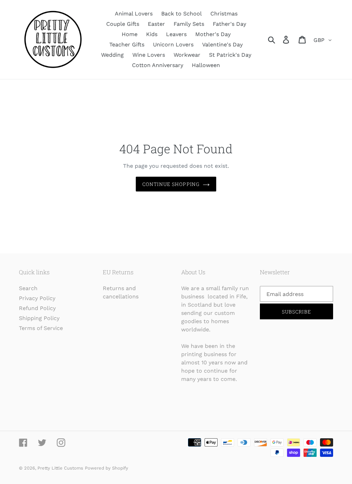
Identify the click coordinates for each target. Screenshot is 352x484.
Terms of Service (41, 328)
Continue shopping (170, 184)
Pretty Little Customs (60, 468)
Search (28, 288)
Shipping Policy (39, 318)
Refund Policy (37, 308)
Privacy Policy (37, 298)
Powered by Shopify (106, 468)
